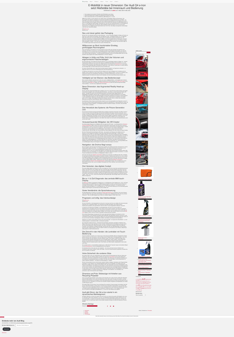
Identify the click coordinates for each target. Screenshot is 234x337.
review (147, 286)
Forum (107, 1)
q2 (136, 287)
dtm (139, 285)
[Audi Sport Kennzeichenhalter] (144, 219)
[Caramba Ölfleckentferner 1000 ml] (145, 265)
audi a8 (147, 279)
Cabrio (147, 283)
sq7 (147, 288)
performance (147, 285)
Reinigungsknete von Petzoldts (144, 256)
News (91, 1)
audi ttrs (144, 283)
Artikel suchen (139, 50)
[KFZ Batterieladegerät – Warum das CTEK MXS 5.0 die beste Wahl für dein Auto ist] (142, 158)
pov (150, 285)
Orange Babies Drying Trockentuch (145, 179)
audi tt (142, 283)
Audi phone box (118, 64)
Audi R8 (137, 281)
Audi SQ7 (138, 283)
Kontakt (116, 1)
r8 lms (145, 286)
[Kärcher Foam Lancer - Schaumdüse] (145, 230)
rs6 (136, 288)
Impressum (87, 310)
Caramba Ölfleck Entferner (143, 267)
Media (101, 1)
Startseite (86, 313)
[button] (85, 29)
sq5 (145, 288)
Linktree (86, 311)
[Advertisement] (144, 32)
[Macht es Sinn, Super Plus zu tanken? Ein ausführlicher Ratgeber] (142, 97)
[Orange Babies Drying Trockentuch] (145, 172)
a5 (139, 279)
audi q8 (149, 279)
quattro (141, 287)
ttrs (139, 290)
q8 (138, 287)
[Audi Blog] (85, 1)
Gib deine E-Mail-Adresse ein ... (8, 325)
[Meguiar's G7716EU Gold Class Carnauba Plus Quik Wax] (145, 207)
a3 (137, 279)
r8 (143, 287)
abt (141, 279)
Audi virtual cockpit (121, 81)
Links (111, 1)
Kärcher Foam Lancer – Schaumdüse (142, 238)
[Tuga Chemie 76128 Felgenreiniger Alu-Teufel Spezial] (145, 259)
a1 (136, 279)
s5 (140, 288)
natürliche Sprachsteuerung (104, 82)
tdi (148, 288)
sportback (143, 288)
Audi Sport (145, 282)
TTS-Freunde (87, 314)
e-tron (142, 285)
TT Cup (137, 290)
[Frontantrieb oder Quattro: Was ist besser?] (142, 110)
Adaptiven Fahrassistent (97, 154)
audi (143, 279)
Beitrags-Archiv (139, 293)
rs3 (149, 287)
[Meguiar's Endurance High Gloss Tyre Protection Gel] (141, 188)
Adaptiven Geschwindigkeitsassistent (98, 160)
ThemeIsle (150, 310)
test (149, 288)
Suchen (148, 52)
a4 (138, 279)
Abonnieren (6, 329)
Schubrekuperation (88, 246)
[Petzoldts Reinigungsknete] (145, 248)
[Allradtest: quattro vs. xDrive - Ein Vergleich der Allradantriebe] (142, 122)
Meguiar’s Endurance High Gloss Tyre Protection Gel (144, 197)
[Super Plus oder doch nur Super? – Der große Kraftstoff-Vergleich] (142, 61)
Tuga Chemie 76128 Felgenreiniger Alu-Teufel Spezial (144, 262)
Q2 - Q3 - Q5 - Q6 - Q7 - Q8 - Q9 (92, 305)
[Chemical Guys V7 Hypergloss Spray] (145, 270)
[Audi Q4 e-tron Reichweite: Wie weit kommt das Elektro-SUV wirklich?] (142, 146)
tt (150, 288)
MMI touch (92, 82)
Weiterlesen (4, 332)
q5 (137, 286)
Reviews (96, 1)
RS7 (139, 288)
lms (143, 285)
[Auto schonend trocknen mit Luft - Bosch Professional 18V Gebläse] (142, 85)
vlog (141, 289)
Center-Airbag (112, 256)
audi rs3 (141, 281)
